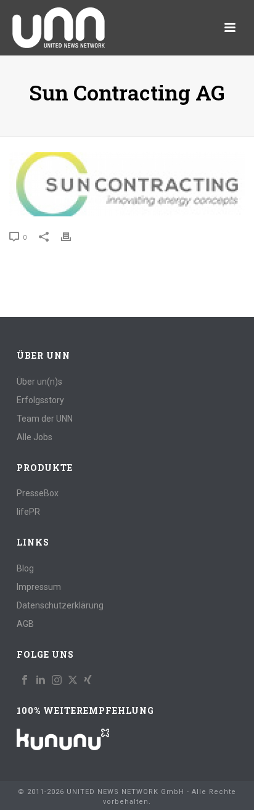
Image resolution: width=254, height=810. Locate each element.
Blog (25, 568)
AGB (25, 624)
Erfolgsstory (40, 400)
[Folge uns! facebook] (25, 680)
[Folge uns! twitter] (73, 680)
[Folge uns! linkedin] (41, 680)
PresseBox (38, 493)
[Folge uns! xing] (88, 680)
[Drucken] (72, 237)
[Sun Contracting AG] (127, 184)
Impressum (39, 587)
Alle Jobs (34, 437)
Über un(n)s (39, 382)
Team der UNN (45, 418)
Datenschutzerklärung (60, 605)
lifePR (28, 512)
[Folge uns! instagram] (57, 680)
